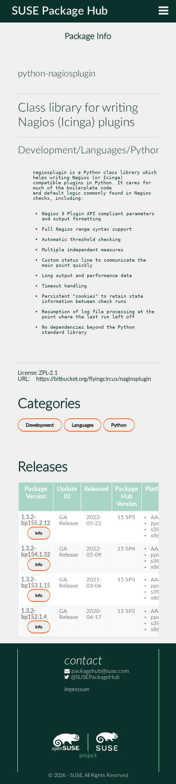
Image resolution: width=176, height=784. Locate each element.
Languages (82, 425)
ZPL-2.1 (48, 373)
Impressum (76, 689)
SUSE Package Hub (60, 11)
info (38, 533)
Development (40, 425)
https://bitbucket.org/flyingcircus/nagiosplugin (93, 379)
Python (119, 425)
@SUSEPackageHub (94, 677)
